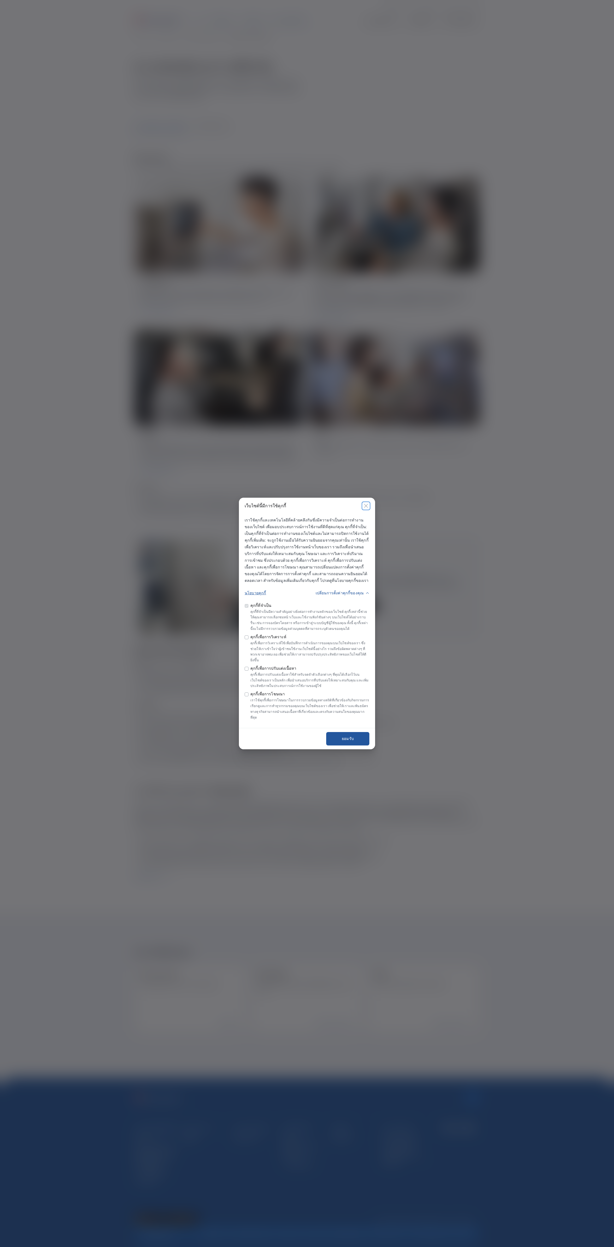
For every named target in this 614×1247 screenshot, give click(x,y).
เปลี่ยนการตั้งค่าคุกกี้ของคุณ (340, 593)
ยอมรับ (348, 738)
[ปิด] (366, 505)
